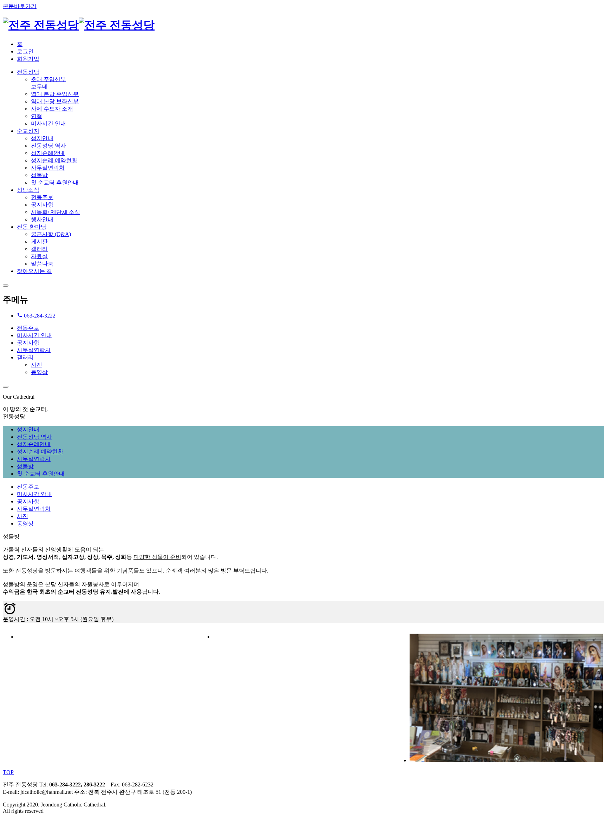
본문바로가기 (20, 6)
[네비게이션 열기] (5, 286)
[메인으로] (79, 25)
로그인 (25, 51)
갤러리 (25, 357)
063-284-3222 (39, 316)
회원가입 (28, 59)
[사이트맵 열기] (5, 387)
